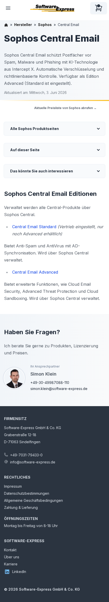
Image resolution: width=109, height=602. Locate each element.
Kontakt (10, 550)
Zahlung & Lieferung (21, 507)
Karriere (10, 564)
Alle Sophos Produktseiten (34, 128)
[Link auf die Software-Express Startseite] (52, 8)
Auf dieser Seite (25, 150)
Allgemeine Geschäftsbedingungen (33, 500)
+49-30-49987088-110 (49, 382)
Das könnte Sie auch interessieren (41, 171)
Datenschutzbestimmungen (26, 493)
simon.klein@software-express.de (58, 388)
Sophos (45, 24)
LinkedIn (19, 571)
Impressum (13, 486)
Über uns (11, 557)
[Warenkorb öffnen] (98, 8)
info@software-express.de (32, 462)
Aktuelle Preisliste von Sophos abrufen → (65, 108)
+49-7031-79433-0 (26, 455)
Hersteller (23, 24)
